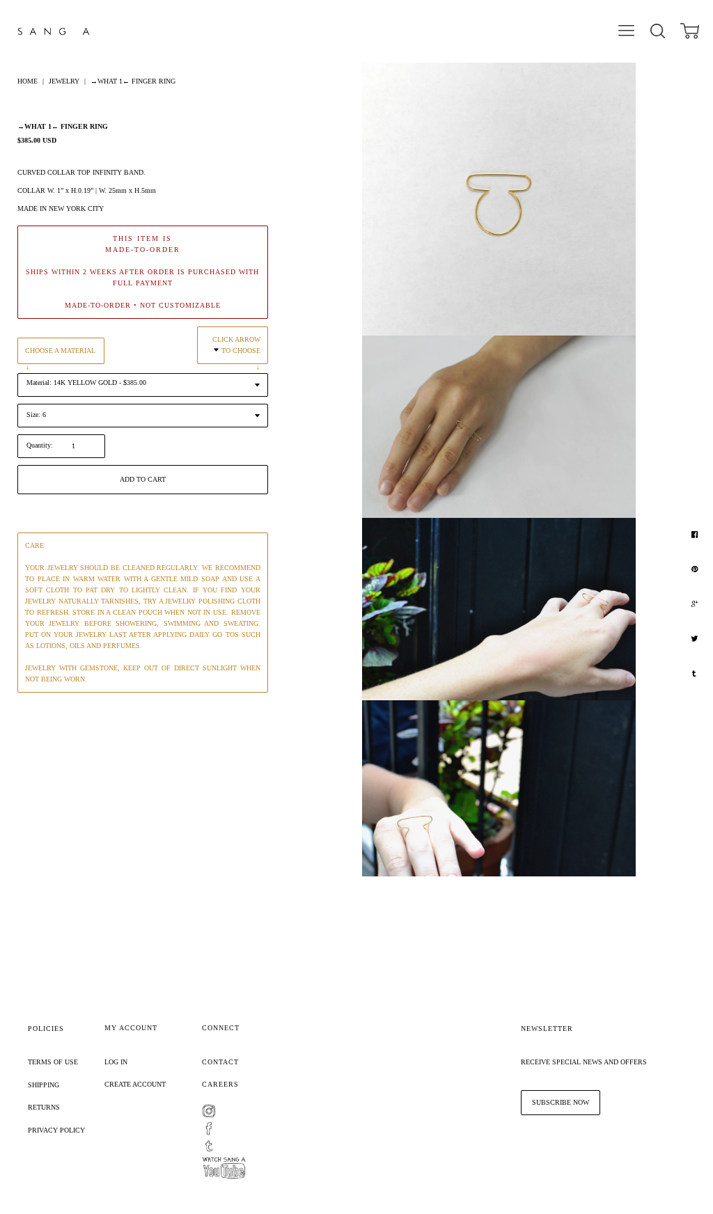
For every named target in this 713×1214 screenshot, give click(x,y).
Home (27, 81)
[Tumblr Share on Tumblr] (696, 673)
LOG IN (115, 1062)
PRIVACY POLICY (56, 1130)
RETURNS (44, 1107)
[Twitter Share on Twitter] (696, 639)
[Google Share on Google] (696, 604)
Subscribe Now (560, 1102)
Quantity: (39, 445)
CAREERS (220, 1084)
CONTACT (220, 1062)
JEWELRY (64, 81)
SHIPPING (43, 1085)
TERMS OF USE (53, 1062)
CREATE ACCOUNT (135, 1084)
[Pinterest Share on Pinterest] (696, 569)
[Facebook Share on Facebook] (696, 534)
